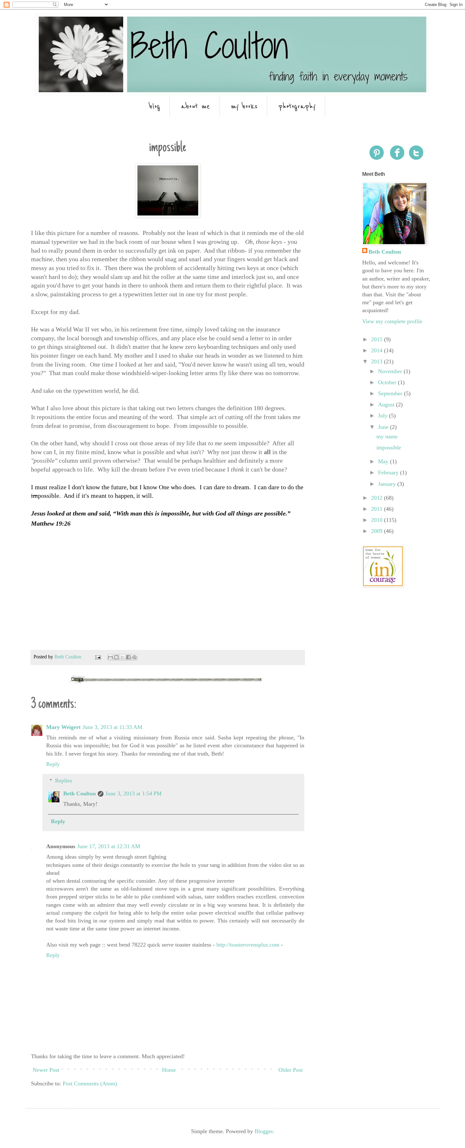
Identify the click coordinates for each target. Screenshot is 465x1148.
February (389, 472)
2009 (377, 531)
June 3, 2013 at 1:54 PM (133, 793)
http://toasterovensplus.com (247, 944)
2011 (377, 509)
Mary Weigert (63, 727)
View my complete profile (392, 321)
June (384, 427)
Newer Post (46, 1070)
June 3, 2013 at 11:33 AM (112, 727)
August (387, 404)
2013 (377, 361)
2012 (377, 498)
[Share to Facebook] (128, 657)
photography (297, 106)
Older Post (290, 1070)
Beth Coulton (79, 793)
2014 (377, 350)
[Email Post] (97, 657)
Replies (63, 780)
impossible (388, 447)
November (391, 371)
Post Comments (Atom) (90, 1083)
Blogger (264, 1131)
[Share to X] (122, 657)
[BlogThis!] (116, 657)
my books (244, 106)
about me (195, 106)
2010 (377, 520)
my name (387, 436)
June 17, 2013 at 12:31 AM (108, 846)
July (383, 415)
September (391, 393)
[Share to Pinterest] (134, 657)
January (387, 484)
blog (154, 106)
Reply (53, 764)
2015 (377, 339)
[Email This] (110, 657)
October (388, 382)
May (384, 461)
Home (169, 1070)
